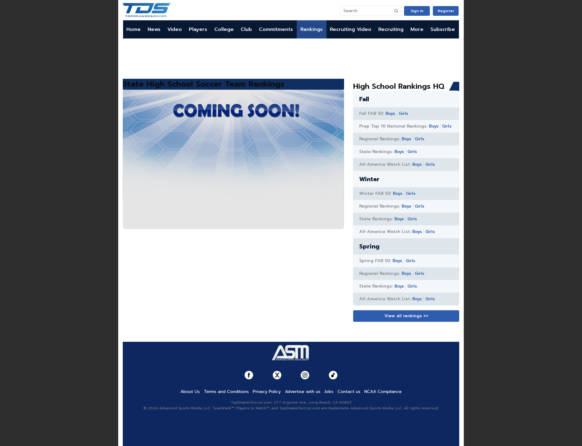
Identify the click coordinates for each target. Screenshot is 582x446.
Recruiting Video (350, 29)
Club (246, 29)
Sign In (417, 11)
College (224, 29)
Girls (403, 113)
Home (133, 29)
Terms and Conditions (226, 391)
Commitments (276, 29)
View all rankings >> (406, 316)
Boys (390, 113)
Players (198, 29)
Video (174, 29)
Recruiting (390, 29)
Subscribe (442, 29)
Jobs (328, 391)
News (154, 29)
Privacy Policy (267, 391)
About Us (190, 391)
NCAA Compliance (383, 391)
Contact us (349, 391)
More (416, 29)
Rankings (311, 29)
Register (446, 11)
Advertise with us (302, 391)
